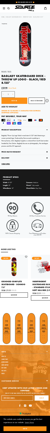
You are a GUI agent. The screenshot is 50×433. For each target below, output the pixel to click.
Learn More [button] (29, 422)
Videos (3, 373)
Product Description (11, 130)
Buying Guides (4, 362)
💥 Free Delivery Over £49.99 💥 (25, 2)
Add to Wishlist (9, 106)
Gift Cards (4, 368)
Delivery (5, 158)
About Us (3, 356)
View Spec (5, 164)
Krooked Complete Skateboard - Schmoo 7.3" (13, 284)
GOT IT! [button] (25, 429)
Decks (9, 71)
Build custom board (37, 101)
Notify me (14, 101)
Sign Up (41, 398)
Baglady (3, 71)
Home (3, 17)
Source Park (4, 359)
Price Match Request (11, 152)
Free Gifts (3, 371)
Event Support (4, 365)
